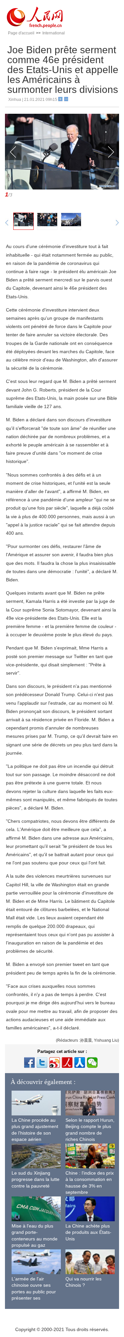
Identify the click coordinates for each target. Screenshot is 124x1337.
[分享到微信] (92, 1062)
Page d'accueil (21, 33)
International (53, 33)
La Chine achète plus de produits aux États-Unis (88, 1232)
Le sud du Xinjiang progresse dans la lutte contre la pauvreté (36, 1179)
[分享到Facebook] (29, 1062)
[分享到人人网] (79, 1062)
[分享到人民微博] (67, 1062)
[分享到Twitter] (42, 1062)
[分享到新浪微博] (54, 1062)
